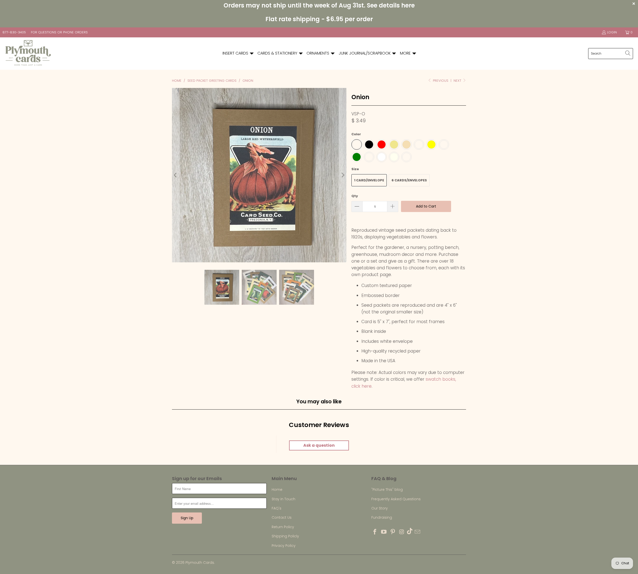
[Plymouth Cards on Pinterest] (393, 532)
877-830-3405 (14, 32)
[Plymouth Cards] (28, 53)
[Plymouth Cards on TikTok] (409, 532)
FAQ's (276, 508)
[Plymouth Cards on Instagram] (401, 532)
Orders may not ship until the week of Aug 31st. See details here (319, 5)
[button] (238, 53)
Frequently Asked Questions (396, 499)
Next (458, 80)
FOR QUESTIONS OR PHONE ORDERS (59, 32)
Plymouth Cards (199, 562)
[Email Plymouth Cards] (417, 532)
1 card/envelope (369, 180)
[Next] (343, 175)
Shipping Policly (285, 536)
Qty (354, 196)
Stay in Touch (283, 499)
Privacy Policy (284, 545)
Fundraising (381, 517)
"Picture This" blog (387, 489)
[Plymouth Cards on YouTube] (384, 532)
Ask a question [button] (319, 445)
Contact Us (282, 517)
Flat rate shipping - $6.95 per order (319, 19)
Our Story (379, 508)
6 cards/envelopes (409, 180)
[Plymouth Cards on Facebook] (375, 532)
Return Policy (283, 526)
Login (612, 32)
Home (277, 489)
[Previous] (176, 175)
